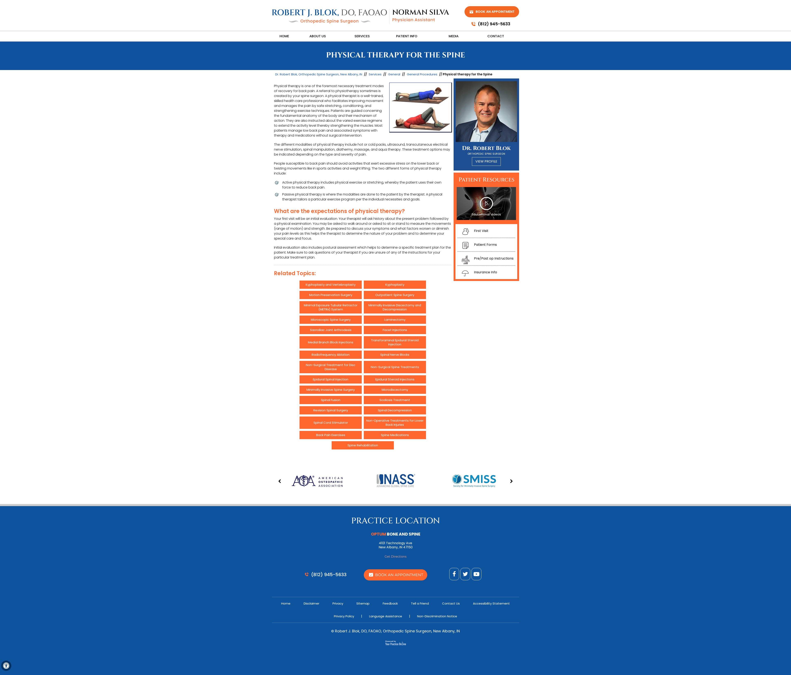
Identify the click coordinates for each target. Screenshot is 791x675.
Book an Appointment (495, 11)
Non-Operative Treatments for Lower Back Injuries (395, 422)
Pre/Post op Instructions (494, 258)
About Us (317, 36)
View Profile (486, 161)
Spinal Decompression (395, 410)
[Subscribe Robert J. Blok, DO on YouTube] (476, 574)
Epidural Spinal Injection (330, 379)
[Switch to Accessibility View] (6, 666)
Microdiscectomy (395, 389)
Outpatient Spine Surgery (394, 295)
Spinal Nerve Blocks (394, 354)
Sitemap (363, 603)
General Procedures (422, 74)
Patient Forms (485, 244)
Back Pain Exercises (330, 435)
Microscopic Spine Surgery (331, 319)
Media (454, 36)
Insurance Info (485, 272)
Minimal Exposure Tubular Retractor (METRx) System (330, 307)
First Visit (481, 230)
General (394, 74)
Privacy (337, 603)
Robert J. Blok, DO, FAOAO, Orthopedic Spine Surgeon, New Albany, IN (397, 631)
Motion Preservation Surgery (330, 295)
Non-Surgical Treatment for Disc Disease (330, 367)
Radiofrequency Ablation (331, 354)
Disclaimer (311, 603)
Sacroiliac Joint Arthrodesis (330, 330)
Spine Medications (395, 435)
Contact (495, 36)
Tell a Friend (420, 603)
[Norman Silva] (420, 15)
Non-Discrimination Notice (437, 616)
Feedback (390, 603)
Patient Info (406, 36)
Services (362, 36)
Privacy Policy (344, 616)
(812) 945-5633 (494, 23)
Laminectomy (394, 319)
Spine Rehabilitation (363, 445)
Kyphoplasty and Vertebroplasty (331, 284)
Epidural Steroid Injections (394, 379)
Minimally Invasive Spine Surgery (331, 389)
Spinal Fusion (330, 400)
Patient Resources (486, 180)
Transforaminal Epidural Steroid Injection (395, 342)
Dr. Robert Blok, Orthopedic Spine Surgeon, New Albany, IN (318, 74)
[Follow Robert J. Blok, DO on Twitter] (465, 574)
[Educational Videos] (486, 203)
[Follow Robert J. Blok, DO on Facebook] (454, 574)
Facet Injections (395, 330)
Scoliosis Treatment (394, 400)
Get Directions (395, 556)
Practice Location (395, 520)
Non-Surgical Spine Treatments (395, 367)
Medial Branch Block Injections (330, 342)
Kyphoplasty (394, 284)
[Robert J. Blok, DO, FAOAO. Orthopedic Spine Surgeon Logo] (329, 16)
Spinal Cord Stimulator (331, 422)
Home (284, 36)
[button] (280, 481)
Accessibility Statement (491, 603)
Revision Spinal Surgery (330, 410)
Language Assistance (385, 616)
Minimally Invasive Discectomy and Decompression (395, 307)
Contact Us (451, 603)
